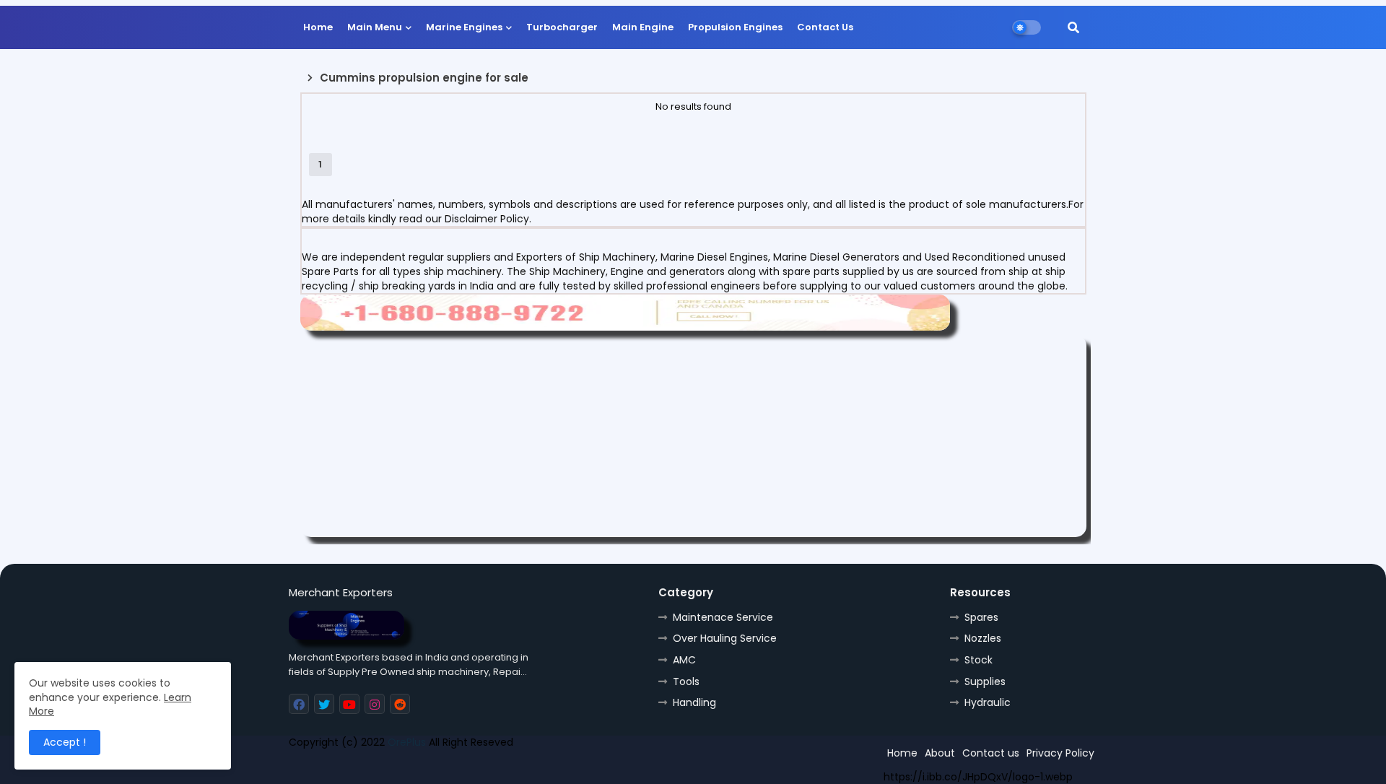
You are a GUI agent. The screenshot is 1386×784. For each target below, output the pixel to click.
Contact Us (825, 27)
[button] (1073, 27)
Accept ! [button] (64, 742)
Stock (978, 660)
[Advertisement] (693, 436)
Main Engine (643, 27)
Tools (686, 681)
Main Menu (374, 27)
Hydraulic (987, 702)
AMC (684, 660)
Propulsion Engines (735, 27)
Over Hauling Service (725, 638)
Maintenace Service (723, 617)
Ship (546, 767)
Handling (694, 702)
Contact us (990, 753)
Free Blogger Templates (395, 767)
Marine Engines (464, 27)
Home (318, 27)
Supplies (985, 681)
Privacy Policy (1060, 753)
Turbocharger (562, 27)
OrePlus (407, 742)
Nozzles (982, 638)
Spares (981, 617)
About (940, 753)
